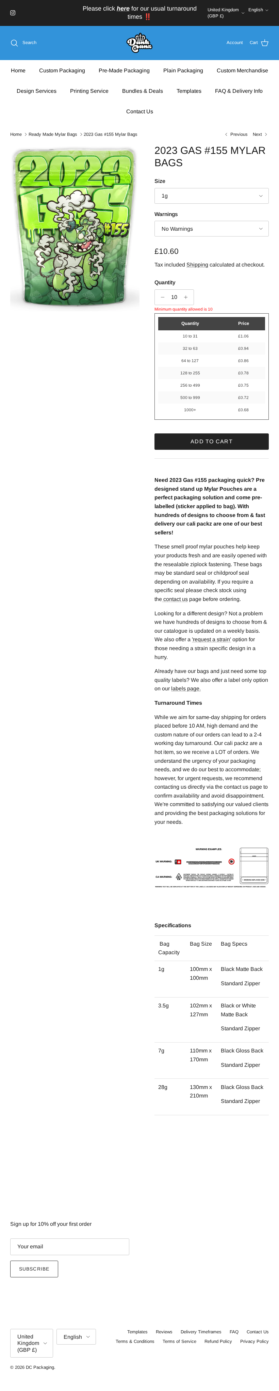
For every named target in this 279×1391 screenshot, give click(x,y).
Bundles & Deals (142, 91)
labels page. (186, 688)
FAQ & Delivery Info (239, 91)
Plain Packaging (183, 70)
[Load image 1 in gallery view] (75, 227)
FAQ (234, 1331)
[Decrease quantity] (161, 297)
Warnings (166, 214)
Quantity (165, 282)
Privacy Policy (254, 1341)
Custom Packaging (62, 70)
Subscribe (34, 1269)
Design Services (36, 91)
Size (159, 181)
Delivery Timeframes (201, 1331)
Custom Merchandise (242, 70)
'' (211, 639)
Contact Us (139, 111)
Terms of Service (179, 1341)
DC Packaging (40, 1367)
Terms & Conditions (135, 1341)
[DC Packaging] (139, 43)
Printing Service (89, 91)
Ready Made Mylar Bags (53, 134)
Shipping (197, 265)
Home (18, 70)
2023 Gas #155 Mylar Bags (110, 134)
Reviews (164, 1331)
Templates (189, 91)
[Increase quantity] (188, 297)
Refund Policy (218, 1341)
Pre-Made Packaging (124, 70)
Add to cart (212, 441)
